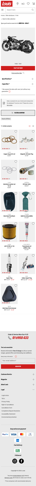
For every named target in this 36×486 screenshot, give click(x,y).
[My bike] (23, 3)
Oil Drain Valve (27, 184)
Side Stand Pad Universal (9, 308)
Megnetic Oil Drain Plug (26, 154)
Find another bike (17, 73)
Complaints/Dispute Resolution (11, 411)
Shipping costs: (9, 477)
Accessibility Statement (8, 414)
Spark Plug (9, 278)
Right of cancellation (8, 404)
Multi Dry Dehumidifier (27, 216)
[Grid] (29, 126)
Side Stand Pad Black (9, 216)
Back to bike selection (8, 19)
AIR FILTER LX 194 (9, 246)
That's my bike (18, 68)
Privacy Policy (6, 401)
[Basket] (33, 3)
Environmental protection (9, 417)
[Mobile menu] (2, 9)
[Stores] (17, 3)
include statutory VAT (18, 475)
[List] (33, 126)
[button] (33, 9)
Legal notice (5, 395)
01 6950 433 (20, 338)
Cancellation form (7, 408)
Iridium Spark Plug (27, 278)
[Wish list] (28, 3)
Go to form (9, 105)
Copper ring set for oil (9, 154)
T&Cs (3, 398)
